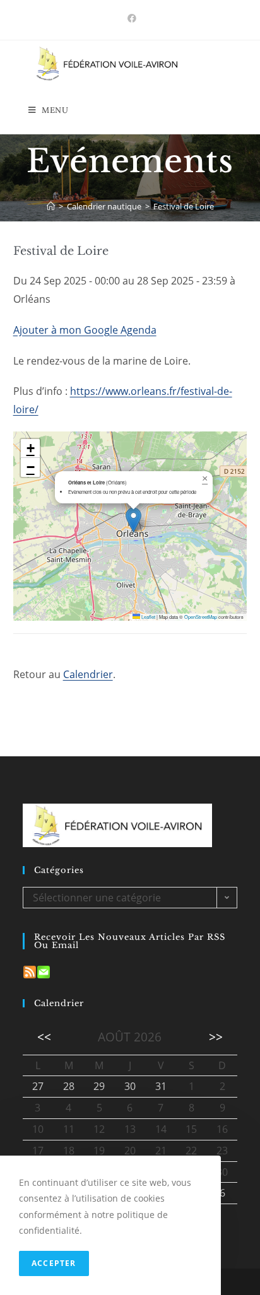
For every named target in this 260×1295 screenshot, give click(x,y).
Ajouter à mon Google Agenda (85, 330)
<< (44, 1036)
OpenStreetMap (200, 616)
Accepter (54, 1263)
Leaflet (147, 616)
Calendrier (88, 674)
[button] (133, 520)
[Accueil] (51, 206)
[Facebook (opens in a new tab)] (130, 18)
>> (216, 1036)
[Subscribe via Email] (43, 971)
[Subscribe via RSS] (30, 971)
